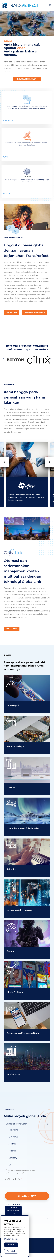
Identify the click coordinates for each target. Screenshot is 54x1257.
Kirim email (11, 1211)
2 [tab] (25, 33)
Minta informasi (13, 1204)
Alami (5, 157)
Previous (4, 359)
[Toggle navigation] (49, 5)
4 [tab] (33, 33)
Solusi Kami (11, 312)
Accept (11, 1245)
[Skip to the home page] (24, 5)
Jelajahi (6, 194)
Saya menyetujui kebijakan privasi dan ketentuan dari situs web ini (27, 1174)
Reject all (11, 1251)
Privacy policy (11, 1239)
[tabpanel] (27, 23)
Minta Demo (11, 629)
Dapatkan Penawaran (27, 79)
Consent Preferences (13, 1209)
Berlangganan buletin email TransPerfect (21, 1170)
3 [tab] (29, 33)
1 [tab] (21, 33)
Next (50, 359)
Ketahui (6, 120)
